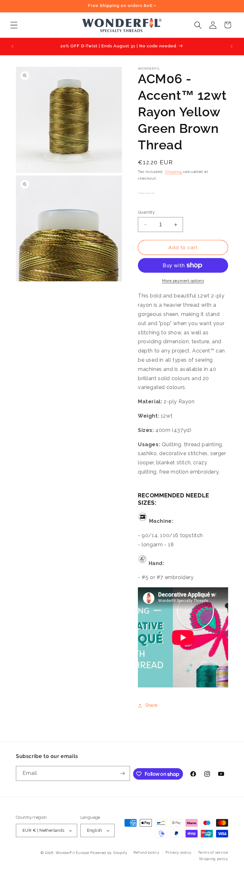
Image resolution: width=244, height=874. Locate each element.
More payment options (183, 280)
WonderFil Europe (72, 853)
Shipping (173, 171)
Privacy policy (179, 852)
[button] (13, 24)
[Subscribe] (123, 773)
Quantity (146, 212)
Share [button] (151, 705)
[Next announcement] (232, 46)
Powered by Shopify (108, 853)
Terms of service (213, 852)
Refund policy (146, 852)
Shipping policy (213, 859)
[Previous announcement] (12, 46)
